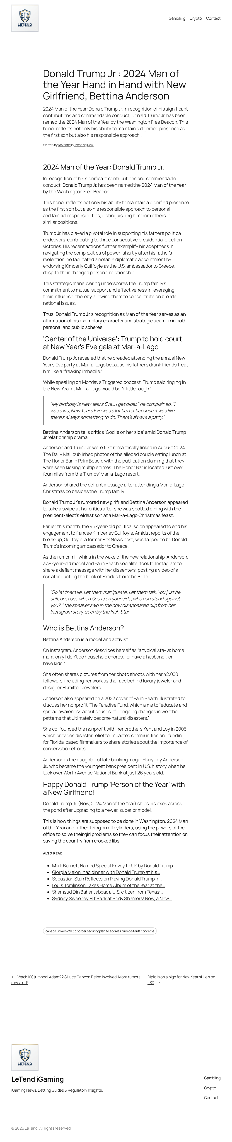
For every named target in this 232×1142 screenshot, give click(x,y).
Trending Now (84, 145)
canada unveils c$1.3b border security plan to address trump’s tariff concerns (100, 931)
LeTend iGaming (37, 1079)
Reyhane (64, 145)
